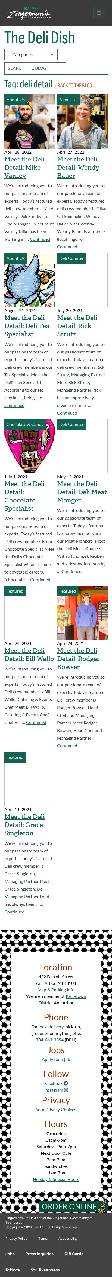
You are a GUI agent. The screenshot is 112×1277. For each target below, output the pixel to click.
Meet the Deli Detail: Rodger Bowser (78, 658)
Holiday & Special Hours (56, 1179)
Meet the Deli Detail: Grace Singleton (24, 824)
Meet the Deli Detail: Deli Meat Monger (82, 492)
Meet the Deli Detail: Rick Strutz (77, 326)
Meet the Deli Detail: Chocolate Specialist (24, 496)
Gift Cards (73, 1253)
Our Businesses (45, 1269)
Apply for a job (56, 1059)
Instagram (54, 1090)
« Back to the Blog (73, 85)
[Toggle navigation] (99, 13)
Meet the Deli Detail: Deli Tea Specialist (26, 326)
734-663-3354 (50, 1040)
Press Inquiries (40, 1253)
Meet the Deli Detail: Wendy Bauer (78, 167)
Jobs (10, 1253)
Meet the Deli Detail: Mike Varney (24, 167)
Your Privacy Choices (56, 1109)
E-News (12, 1269)
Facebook (54, 1083)
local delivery (51, 1026)
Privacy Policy (16, 1238)
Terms (43, 1238)
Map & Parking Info (56, 989)
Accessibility (68, 1238)
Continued (40, 239)
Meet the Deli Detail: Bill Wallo (29, 654)
